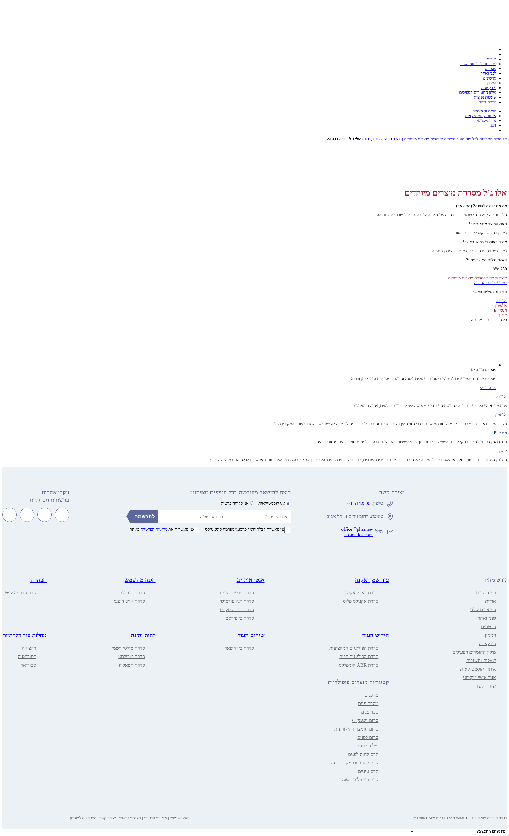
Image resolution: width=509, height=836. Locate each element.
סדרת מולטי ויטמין (127, 648)
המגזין (491, 83)
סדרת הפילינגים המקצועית (353, 648)
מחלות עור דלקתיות (24, 635)
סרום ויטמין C (365, 720)
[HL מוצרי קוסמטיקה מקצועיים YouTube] (27, 515)
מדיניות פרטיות (155, 818)
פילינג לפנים (367, 746)
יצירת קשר (487, 102)
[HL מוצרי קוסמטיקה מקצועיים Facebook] (62, 515)
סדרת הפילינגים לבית (358, 656)
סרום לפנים (367, 737)
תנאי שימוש (179, 818)
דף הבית (500, 139)
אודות (491, 59)
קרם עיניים (368, 771)
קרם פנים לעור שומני (358, 779)
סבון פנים (369, 712)
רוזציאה (29, 648)
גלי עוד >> (488, 387)
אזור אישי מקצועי (479, 677)
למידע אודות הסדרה (490, 282)
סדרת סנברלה (132, 592)
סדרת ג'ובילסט (131, 656)
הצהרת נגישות (130, 818)
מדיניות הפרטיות (154, 529)
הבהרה (38, 580)
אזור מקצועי (486, 120)
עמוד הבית (486, 592)
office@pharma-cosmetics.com (357, 531)
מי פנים (371, 695)
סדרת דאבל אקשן (361, 592)
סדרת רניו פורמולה (236, 601)
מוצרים (490, 68)
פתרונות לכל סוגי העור (478, 63)
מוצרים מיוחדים (442, 139)
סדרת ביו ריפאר (239, 648)
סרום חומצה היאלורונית (356, 729)
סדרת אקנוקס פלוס (360, 601)
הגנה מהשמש (140, 580)
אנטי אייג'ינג (251, 580)
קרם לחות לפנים (363, 754)
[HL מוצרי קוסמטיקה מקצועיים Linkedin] (9, 515)
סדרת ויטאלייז (132, 665)
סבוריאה (28, 665)
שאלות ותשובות (481, 660)
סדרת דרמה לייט (20, 592)
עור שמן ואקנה (372, 580)
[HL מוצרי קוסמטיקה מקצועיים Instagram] (44, 515)
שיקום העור (251, 635)
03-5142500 (358, 503)
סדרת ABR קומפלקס (358, 665)
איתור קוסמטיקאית (480, 115)
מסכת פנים (368, 703)
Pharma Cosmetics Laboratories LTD (443, 818)
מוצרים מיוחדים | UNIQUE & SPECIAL (395, 139)
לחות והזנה (143, 635)
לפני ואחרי (488, 73)
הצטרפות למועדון (83, 818)
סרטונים (489, 78)
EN (493, 125)
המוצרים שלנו (483, 609)
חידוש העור (375, 635)
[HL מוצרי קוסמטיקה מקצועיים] (467, 40)
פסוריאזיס (27, 656)
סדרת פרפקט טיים (237, 592)
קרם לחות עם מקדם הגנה (354, 762)
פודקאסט (488, 87)
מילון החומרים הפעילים (477, 92)
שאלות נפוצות (485, 97)
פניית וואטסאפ (484, 111)
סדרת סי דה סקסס (237, 609)
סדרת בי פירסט (240, 618)
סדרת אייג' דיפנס (129, 601)
